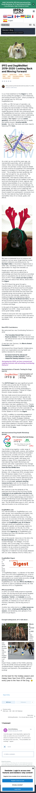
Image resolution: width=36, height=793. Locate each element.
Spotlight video (7, 264)
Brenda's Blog (7, 30)
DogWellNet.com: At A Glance (19, 522)
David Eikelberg (12, 729)
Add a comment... (10, 754)
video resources (27, 607)
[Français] (14, 16)
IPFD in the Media (26, 582)
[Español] (5, 20)
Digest (23, 94)
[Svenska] (27, 16)
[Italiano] (31, 16)
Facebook (5, 597)
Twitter (12, 597)
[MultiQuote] (4, 747)
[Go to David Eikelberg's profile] (5, 730)
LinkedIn (21, 597)
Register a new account (17, 780)
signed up (13, 531)
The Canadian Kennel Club (14, 335)
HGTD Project (9, 383)
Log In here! (17, 789)
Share (9, 702)
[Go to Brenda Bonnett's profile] (3, 86)
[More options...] (31, 729)
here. (14, 126)
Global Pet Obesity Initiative (15, 358)
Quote (9, 746)
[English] (5, 16)
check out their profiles (24, 278)
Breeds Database (8, 540)
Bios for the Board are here (19, 299)
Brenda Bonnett (12, 32)
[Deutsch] (23, 16)
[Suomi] (18, 16)
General (20, 32)
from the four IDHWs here (11, 467)
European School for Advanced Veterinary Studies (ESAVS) (16, 356)
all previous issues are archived (18, 579)
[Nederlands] (9, 16)
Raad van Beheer (11, 337)
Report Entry (6, 695)
